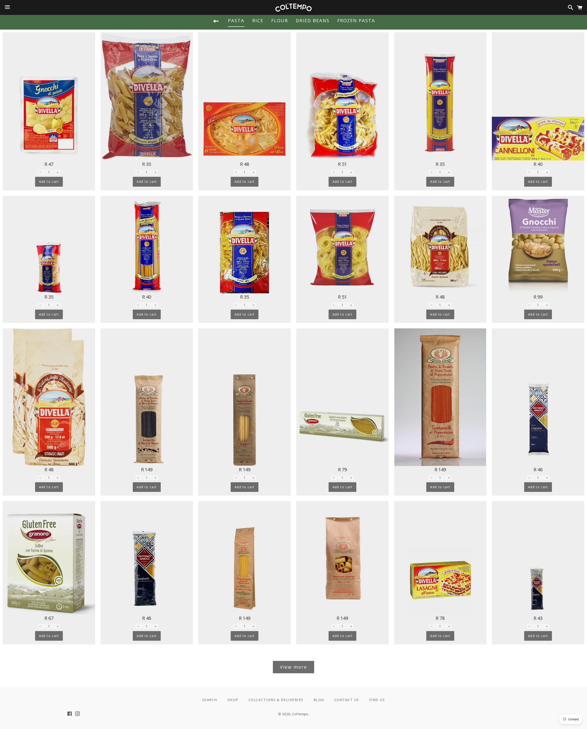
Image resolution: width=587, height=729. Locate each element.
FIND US (377, 699)
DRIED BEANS (312, 20)
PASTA (236, 20)
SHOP (232, 699)
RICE (257, 20)
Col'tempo (300, 714)
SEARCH (209, 699)
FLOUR (279, 20)
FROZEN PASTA (356, 20)
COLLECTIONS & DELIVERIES (276, 699)
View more (293, 667)
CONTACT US (346, 699)
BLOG (318, 699)
